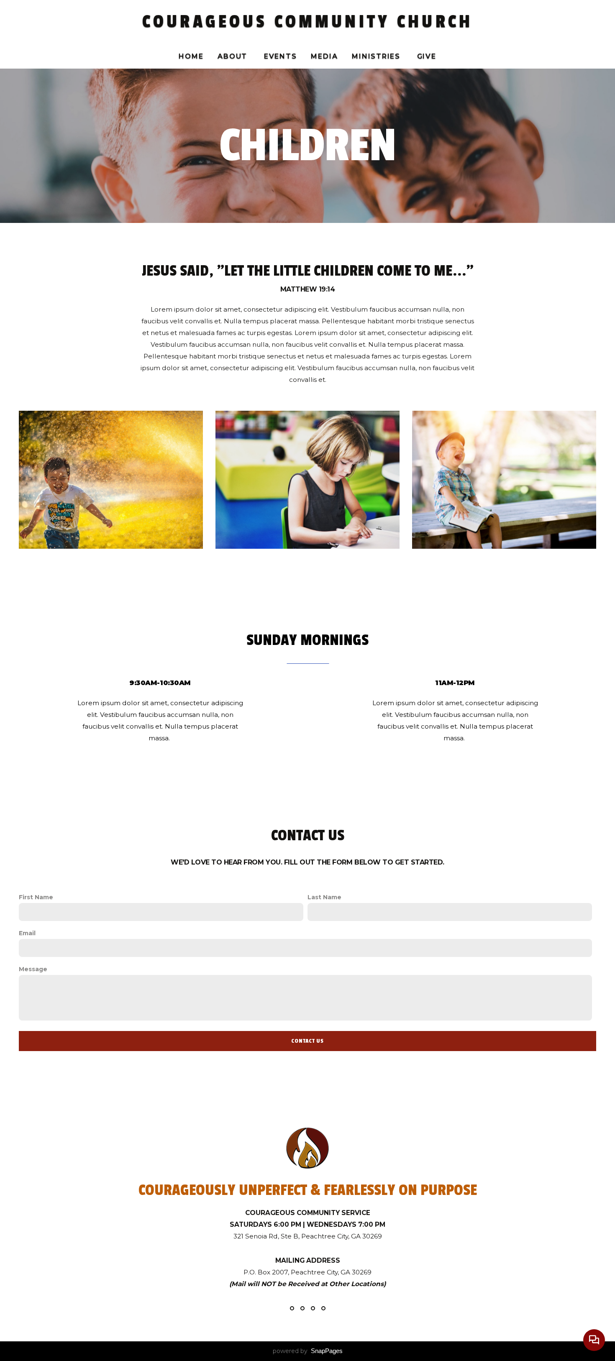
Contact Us (307, 1040)
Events (280, 56)
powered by (308, 1351)
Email (27, 933)
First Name (36, 897)
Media (324, 56)
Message (33, 969)
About (234, 56)
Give (426, 56)
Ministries (377, 56)
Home (191, 56)
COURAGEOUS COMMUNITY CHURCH (307, 22)
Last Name (324, 897)
